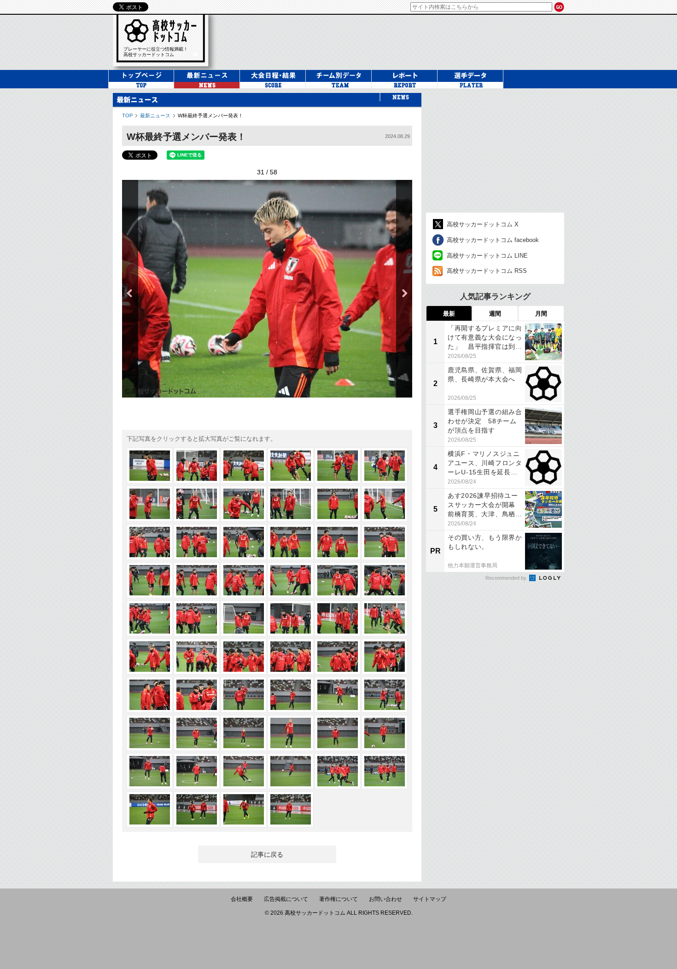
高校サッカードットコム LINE (487, 255)
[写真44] (197, 733)
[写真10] (291, 504)
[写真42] (385, 695)
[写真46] (291, 733)
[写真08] (197, 504)
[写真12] (385, 504)
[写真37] (150, 695)
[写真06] (385, 466)
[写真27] (244, 618)
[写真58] (291, 809)
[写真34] (291, 657)
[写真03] (244, 466)
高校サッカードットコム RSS (487, 270)
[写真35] (338, 657)
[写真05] (338, 466)
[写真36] (385, 657)
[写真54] (385, 771)
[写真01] (150, 466)
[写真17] (338, 542)
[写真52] (291, 771)
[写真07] (150, 504)
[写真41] (338, 695)
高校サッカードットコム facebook (493, 239)
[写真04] (291, 466)
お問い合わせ (385, 899)
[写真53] (338, 771)
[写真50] (197, 771)
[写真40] (291, 695)
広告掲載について (286, 899)
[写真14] (197, 542)
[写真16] (291, 542)
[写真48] (385, 733)
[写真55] (150, 809)
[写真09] (244, 504)
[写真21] (244, 580)
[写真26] (197, 618)
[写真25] (150, 618)
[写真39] (244, 695)
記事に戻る (267, 854)
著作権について (338, 899)
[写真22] (291, 580)
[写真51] (244, 771)
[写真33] (244, 657)
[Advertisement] (395, 41)
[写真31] (150, 657)
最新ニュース (155, 115)
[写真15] (244, 542)
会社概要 (242, 899)
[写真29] (338, 618)
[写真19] (150, 580)
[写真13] (150, 542)
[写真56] (197, 809)
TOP (127, 115)
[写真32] (197, 657)
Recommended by (506, 578)
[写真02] (197, 466)
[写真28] (291, 618)
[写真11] (338, 504)
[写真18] (385, 542)
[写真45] (244, 733)
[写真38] (197, 695)
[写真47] (338, 733)
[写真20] (197, 580)
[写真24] (385, 580)
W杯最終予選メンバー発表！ (210, 115)
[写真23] (338, 580)
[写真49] (150, 771)
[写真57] (244, 809)
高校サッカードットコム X (483, 224)
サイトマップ (429, 899)
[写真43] (150, 733)
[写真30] (385, 618)
